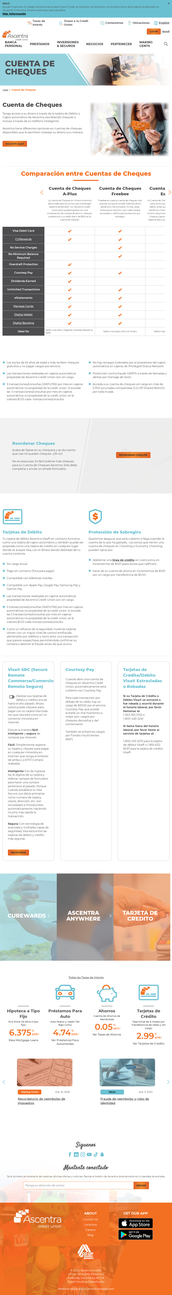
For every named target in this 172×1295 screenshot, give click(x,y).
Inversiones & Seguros (68, 44)
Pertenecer (121, 44)
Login (154, 31)
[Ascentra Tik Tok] (95, 1154)
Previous (42, 192)
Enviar (141, 1185)
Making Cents (146, 44)
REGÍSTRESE (18, 852)
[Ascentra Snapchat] (102, 1154)
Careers (90, 1229)
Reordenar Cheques (133, 455)
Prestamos (39, 44)
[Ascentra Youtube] (89, 1154)
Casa (5, 89)
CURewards (27, 916)
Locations (90, 1224)
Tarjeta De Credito (140, 916)
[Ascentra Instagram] (82, 1154)
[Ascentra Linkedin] (76, 1154)
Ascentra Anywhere (83, 916)
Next (168, 192)
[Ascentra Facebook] (70, 1154)
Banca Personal (13, 44)
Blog (90, 1235)
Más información (14, 13)
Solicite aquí (15, 143)
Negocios (94, 44)
